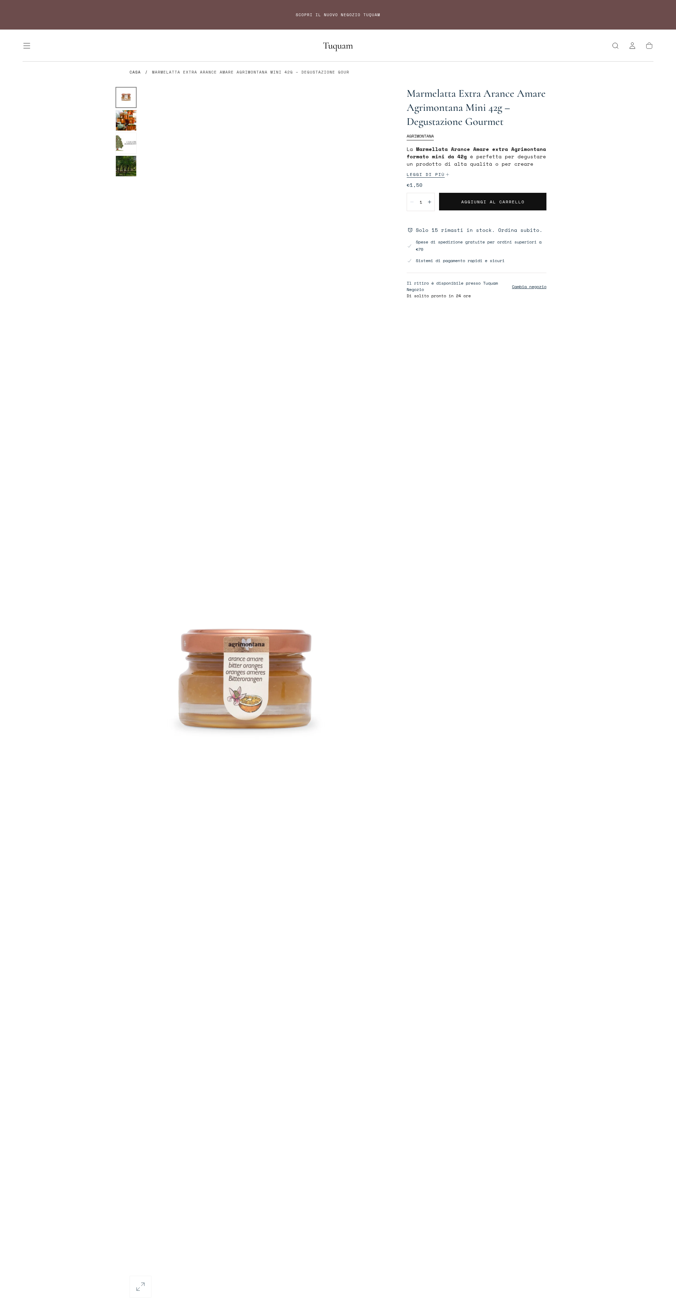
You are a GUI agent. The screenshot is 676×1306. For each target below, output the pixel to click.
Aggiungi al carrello (493, 202)
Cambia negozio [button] (529, 287)
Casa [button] (135, 72)
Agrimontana (420, 136)
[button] (27, 46)
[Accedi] (632, 46)
